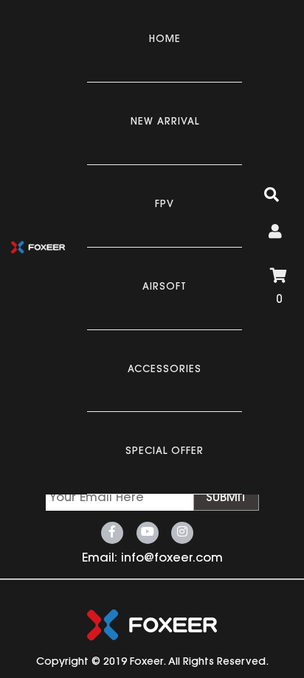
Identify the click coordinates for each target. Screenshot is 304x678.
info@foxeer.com (172, 559)
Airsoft (164, 287)
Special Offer (164, 451)
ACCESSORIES (164, 369)
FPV (164, 204)
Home (165, 39)
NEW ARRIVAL (165, 122)
